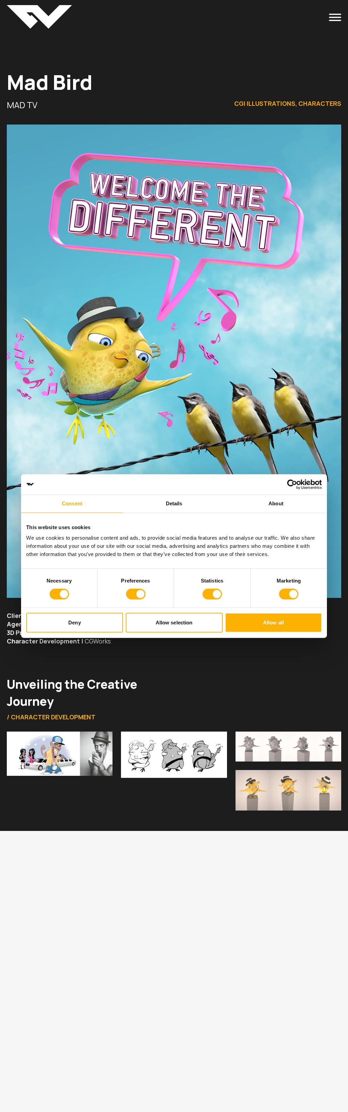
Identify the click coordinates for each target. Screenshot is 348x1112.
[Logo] (39, 17)
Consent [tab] (72, 503)
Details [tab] (174, 503)
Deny (74, 622)
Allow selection (174, 622)
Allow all (273, 622)
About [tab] (275, 503)
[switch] (135, 594)
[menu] (335, 17)
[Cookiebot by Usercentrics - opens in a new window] (292, 484)
